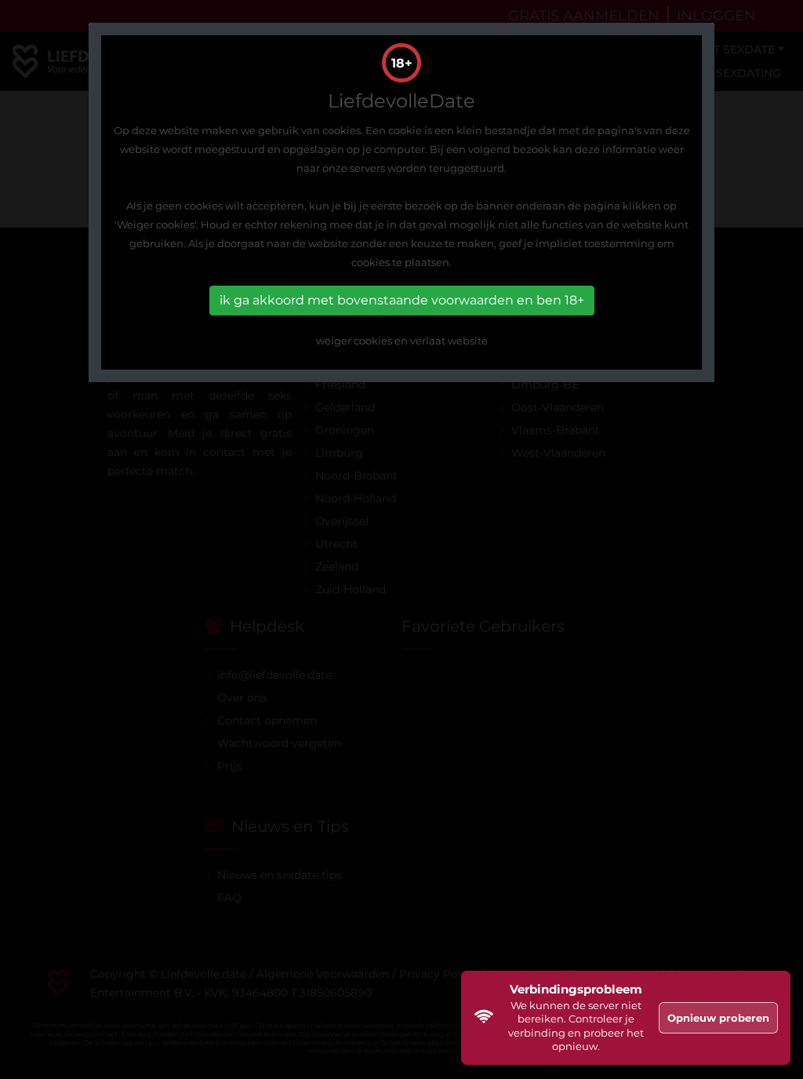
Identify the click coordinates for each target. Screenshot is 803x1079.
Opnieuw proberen (718, 1018)
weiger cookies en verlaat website (402, 340)
